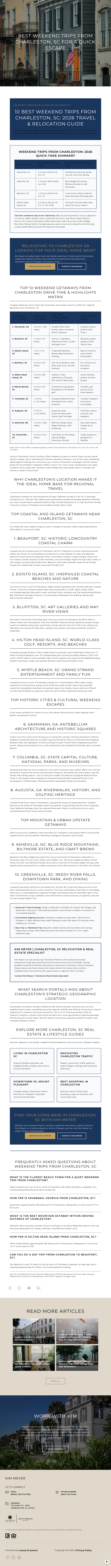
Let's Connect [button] (55, 1449)
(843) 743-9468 (68, 1494)
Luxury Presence (28, 1550)
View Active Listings (40, 266)
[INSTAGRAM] (7, 1557)
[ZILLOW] (19, 1557)
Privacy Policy (84, 1550)
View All (55, 1381)
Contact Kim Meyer (72, 266)
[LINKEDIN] (13, 1557)
